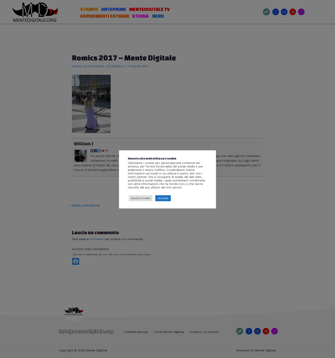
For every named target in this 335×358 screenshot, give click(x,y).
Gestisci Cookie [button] (140, 198)
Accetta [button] (163, 198)
